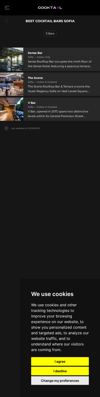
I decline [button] (60, 371)
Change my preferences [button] (60, 381)
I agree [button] (60, 361)
